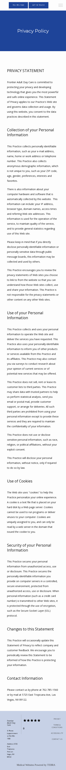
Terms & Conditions (57, 726)
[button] (60, 5)
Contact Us (57, 739)
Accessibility (57, 733)
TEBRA (51, 765)
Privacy (57, 719)
